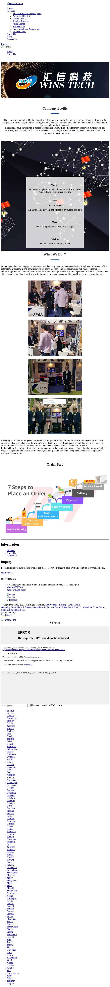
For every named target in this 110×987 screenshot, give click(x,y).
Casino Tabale (19, 18)
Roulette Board (53, 607)
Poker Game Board (70, 607)
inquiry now (6, 572)
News (9, 36)
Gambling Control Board (12, 607)
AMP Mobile (74, 605)
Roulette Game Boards (35, 607)
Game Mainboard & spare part (26, 29)
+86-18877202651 (15, 587)
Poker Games (19, 24)
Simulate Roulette (21, 21)
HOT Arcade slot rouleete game (27, 13)
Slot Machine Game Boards (92, 607)
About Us (11, 34)
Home (9, 8)
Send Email (6, 615)
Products (11, 11)
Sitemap (62, 605)
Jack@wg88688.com (16, 590)
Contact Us (12, 39)
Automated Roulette (22, 16)
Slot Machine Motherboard (13, 610)
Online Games (19, 31)
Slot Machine (19, 26)
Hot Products (51, 605)
